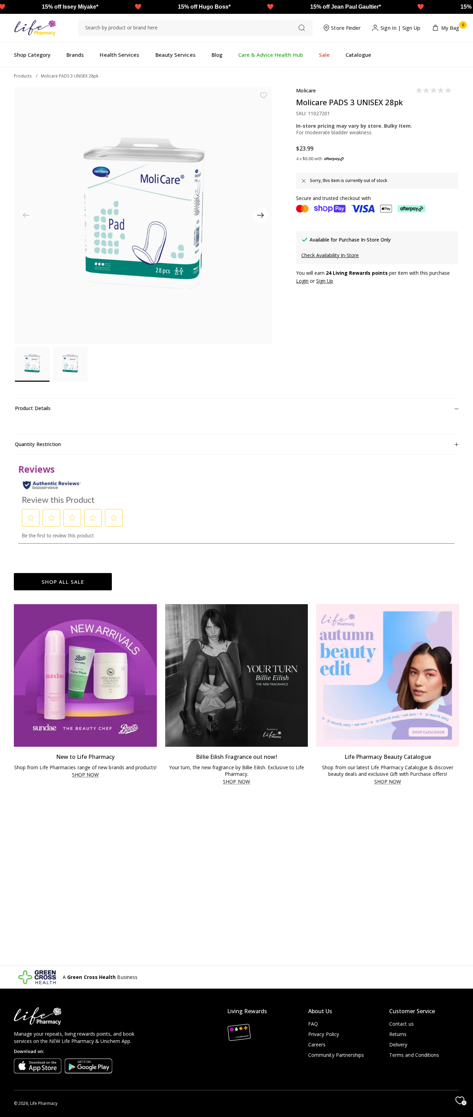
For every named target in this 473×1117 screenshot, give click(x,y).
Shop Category (32, 54)
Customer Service (412, 1011)
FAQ (313, 1023)
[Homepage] (34, 28)
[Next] (260, 215)
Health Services (119, 54)
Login (302, 281)
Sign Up (411, 27)
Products (23, 76)
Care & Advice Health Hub (270, 54)
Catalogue (358, 54)
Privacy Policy (323, 1034)
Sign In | (391, 27)
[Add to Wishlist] (263, 95)
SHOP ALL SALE (63, 581)
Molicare (306, 90)
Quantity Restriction (38, 444)
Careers (317, 1044)
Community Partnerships (336, 1055)
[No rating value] (434, 90)
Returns (398, 1034)
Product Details (33, 408)
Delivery (398, 1044)
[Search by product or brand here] (302, 28)
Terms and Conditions (414, 1055)
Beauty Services (175, 54)
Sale (324, 54)
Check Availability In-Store (330, 255)
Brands (75, 54)
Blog (217, 54)
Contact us (401, 1023)
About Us (320, 1011)
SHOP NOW (85, 775)
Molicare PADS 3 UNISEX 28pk (69, 76)
